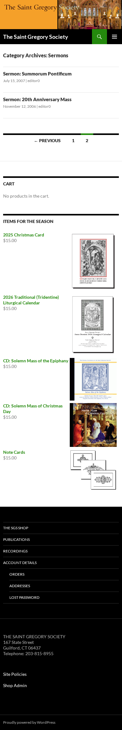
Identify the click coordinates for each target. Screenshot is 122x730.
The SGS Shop (15, 527)
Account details (20, 562)
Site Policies (15, 674)
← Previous (47, 140)
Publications (16, 539)
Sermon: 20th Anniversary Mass (37, 99)
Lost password (24, 597)
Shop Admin (15, 685)
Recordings (15, 551)
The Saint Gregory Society (35, 36)
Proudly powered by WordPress (29, 722)
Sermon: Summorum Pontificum (37, 73)
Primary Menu (114, 36)
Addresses (19, 585)
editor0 (34, 80)
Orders (16, 574)
